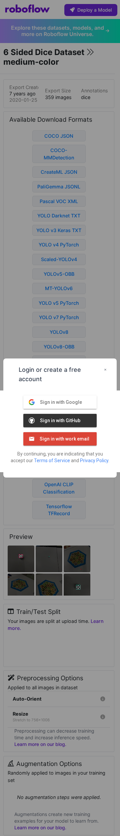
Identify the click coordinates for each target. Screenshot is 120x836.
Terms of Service (52, 460)
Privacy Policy (94, 460)
